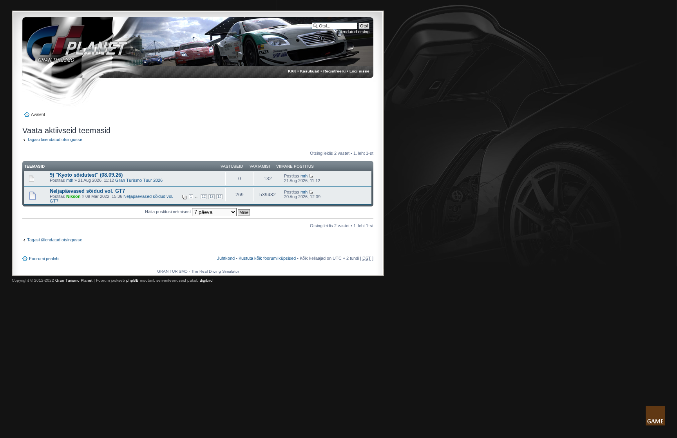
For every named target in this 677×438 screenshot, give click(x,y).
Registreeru (334, 71)
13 (212, 197)
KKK (292, 71)
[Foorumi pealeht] (70, 47)
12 (204, 197)
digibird (206, 280)
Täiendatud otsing (352, 31)
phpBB (132, 280)
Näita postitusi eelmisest (168, 211)
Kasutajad (309, 71)
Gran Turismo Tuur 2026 (139, 180)
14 (219, 197)
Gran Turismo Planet (73, 280)
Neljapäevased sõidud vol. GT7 (87, 191)
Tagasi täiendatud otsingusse (54, 139)
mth (69, 180)
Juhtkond (226, 258)
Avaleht (38, 114)
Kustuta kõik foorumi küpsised (267, 258)
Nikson (73, 196)
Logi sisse (359, 71)
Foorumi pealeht (44, 258)
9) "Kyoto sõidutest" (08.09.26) (86, 175)
